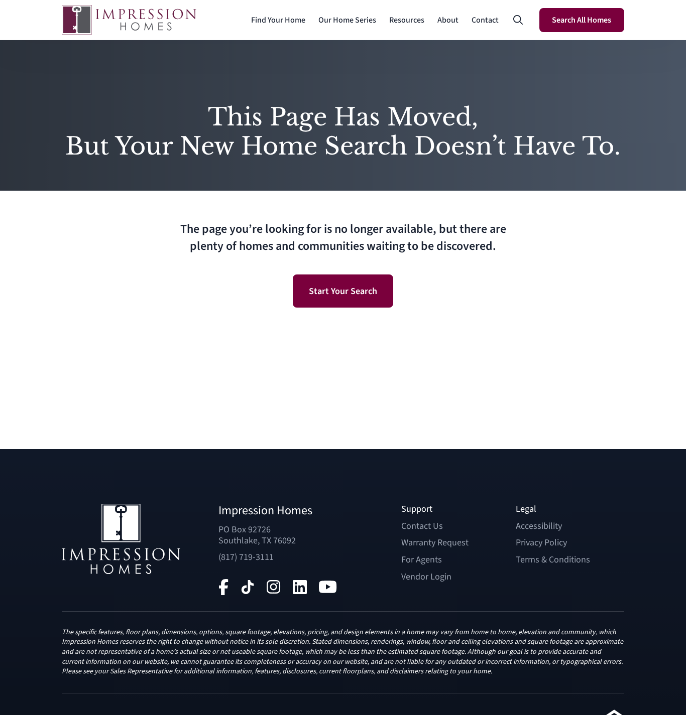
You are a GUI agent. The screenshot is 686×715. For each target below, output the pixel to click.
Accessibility (539, 526)
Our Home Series (347, 20)
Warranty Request (435, 542)
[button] (518, 20)
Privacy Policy (541, 542)
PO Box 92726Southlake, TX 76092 (257, 535)
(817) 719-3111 (246, 557)
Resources (406, 20)
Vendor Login (426, 576)
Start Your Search (343, 291)
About (448, 20)
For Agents (421, 559)
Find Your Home (278, 20)
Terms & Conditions (553, 559)
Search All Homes (581, 20)
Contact (485, 20)
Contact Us (422, 526)
